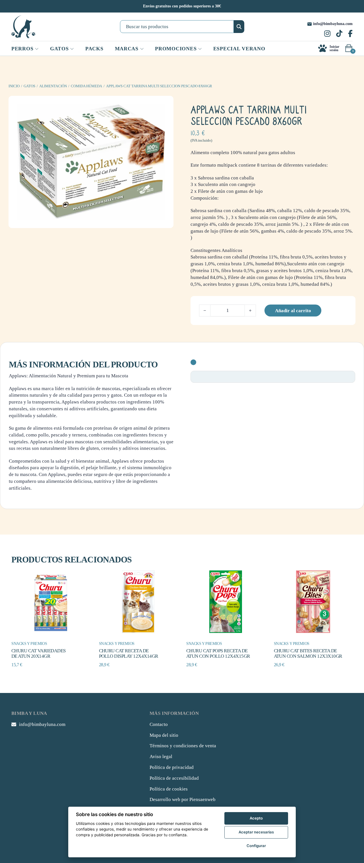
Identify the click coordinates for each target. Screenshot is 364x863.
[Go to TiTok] (339, 34)
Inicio (14, 86)
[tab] (193, 362)
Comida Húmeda (86, 86)
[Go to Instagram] (327, 34)
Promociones (176, 48)
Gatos (29, 86)
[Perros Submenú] (36, 49)
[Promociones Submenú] (200, 49)
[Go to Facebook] (350, 34)
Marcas (126, 48)
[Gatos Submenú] (72, 49)
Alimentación (53, 86)
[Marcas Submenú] (142, 49)
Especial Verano (239, 48)
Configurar (256, 845)
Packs (94, 48)
